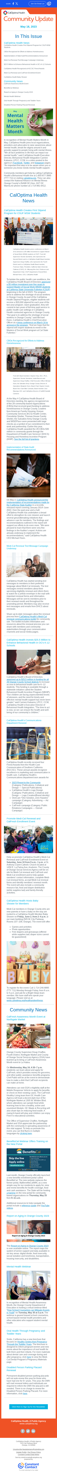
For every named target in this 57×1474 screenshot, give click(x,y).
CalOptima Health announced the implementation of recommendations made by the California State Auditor (28, 502)
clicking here (26, 1133)
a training (11, 1193)
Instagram (39, 163)
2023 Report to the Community (26, 782)
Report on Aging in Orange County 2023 (30, 1246)
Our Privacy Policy (34, 1452)
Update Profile (21, 1452)
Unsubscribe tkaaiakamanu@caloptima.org (28, 1449)
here (29, 1357)
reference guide (29, 1205)
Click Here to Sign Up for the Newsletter (28, 1407)
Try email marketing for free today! (28, 1470)
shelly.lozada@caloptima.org (31, 1457)
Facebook (17, 163)
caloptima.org (29, 178)
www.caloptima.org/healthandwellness (25, 1000)
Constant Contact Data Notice (28, 1454)
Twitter (26, 163)
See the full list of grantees (26, 439)
